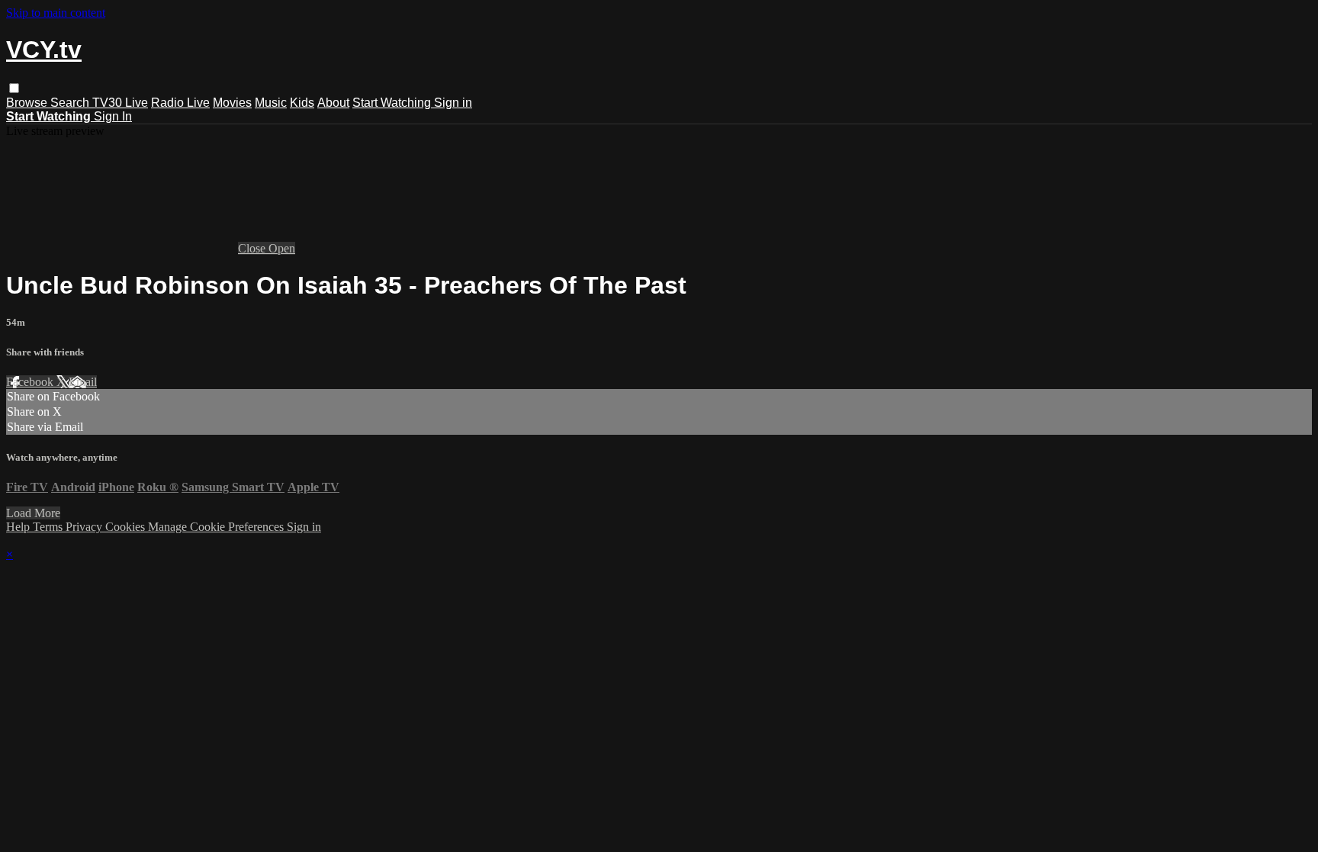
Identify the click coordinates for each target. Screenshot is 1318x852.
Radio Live (180, 102)
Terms (49, 526)
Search (71, 102)
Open (281, 248)
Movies (232, 102)
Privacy (85, 526)
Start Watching (393, 102)
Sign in (453, 102)
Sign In (113, 116)
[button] (14, 88)
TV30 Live (120, 102)
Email (83, 381)
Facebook (31, 381)
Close (253, 248)
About (333, 102)
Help (19, 526)
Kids (302, 102)
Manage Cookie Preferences (217, 526)
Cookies (126, 526)
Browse (28, 102)
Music (271, 102)
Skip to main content (55, 12)
